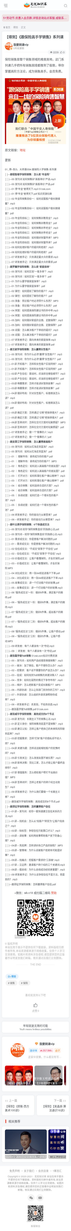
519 (35, 1050)
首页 (7, 27)
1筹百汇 (57, 1171)
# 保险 (24, 983)
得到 (15, 27)
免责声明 (14, 1171)
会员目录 (43, 1171)
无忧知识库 (40, 1176)
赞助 (54, 893)
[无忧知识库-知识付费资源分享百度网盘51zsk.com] (35, 4)
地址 (23, 150)
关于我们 (29, 1171)
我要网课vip (21, 44)
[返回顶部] (65, 1219)
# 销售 (11, 983)
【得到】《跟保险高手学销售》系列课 (34, 36)
